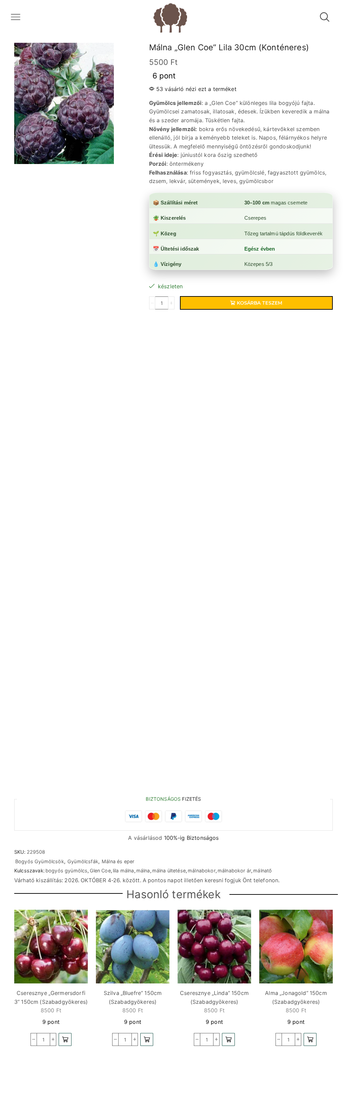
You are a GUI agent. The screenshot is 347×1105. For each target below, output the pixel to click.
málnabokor (202, 870)
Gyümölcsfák (82, 861)
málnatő (262, 870)
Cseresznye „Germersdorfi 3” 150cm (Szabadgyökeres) (51, 997)
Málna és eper (118, 861)
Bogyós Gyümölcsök (39, 861)
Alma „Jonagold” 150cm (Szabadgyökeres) (296, 997)
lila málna (123, 870)
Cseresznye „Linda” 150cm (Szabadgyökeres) (214, 997)
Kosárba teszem (259, 303)
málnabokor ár (234, 870)
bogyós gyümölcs (66, 870)
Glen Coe (100, 870)
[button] (65, 1039)
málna (143, 870)
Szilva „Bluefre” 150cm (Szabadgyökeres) (133, 997)
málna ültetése (169, 870)
